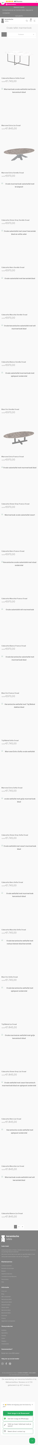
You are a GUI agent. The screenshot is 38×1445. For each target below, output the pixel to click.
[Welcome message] (32, 1441)
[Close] (32, 1404)
